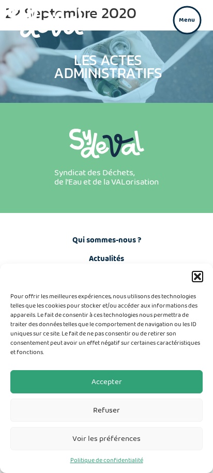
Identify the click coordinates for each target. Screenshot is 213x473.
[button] (197, 276)
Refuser (106, 410)
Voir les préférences (106, 439)
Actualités (106, 259)
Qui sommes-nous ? (106, 240)
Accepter (107, 382)
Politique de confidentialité (106, 460)
